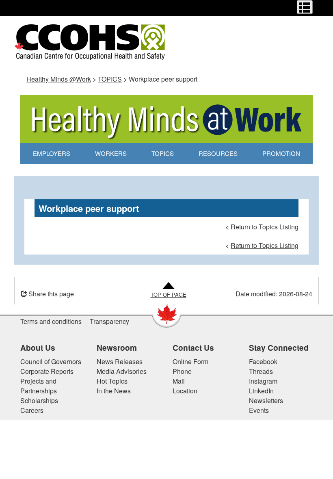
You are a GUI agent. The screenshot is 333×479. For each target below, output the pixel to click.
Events (259, 410)
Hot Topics (112, 381)
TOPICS (110, 79)
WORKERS (111, 153)
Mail (179, 381)
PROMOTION (281, 153)
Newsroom (117, 347)
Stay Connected (279, 347)
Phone (182, 371)
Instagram (263, 381)
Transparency (109, 321)
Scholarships (39, 400)
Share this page (51, 293)
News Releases (120, 361)
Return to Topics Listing (264, 226)
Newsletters (266, 400)
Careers (31, 410)
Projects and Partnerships (38, 385)
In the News (114, 390)
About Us (37, 347)
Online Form (190, 361)
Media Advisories (122, 371)
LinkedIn (261, 390)
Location (185, 390)
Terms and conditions (51, 321)
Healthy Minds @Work (58, 79)
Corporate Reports (47, 371)
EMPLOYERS (51, 153)
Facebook (263, 361)
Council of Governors (50, 361)
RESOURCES (218, 153)
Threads (261, 371)
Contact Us (193, 347)
